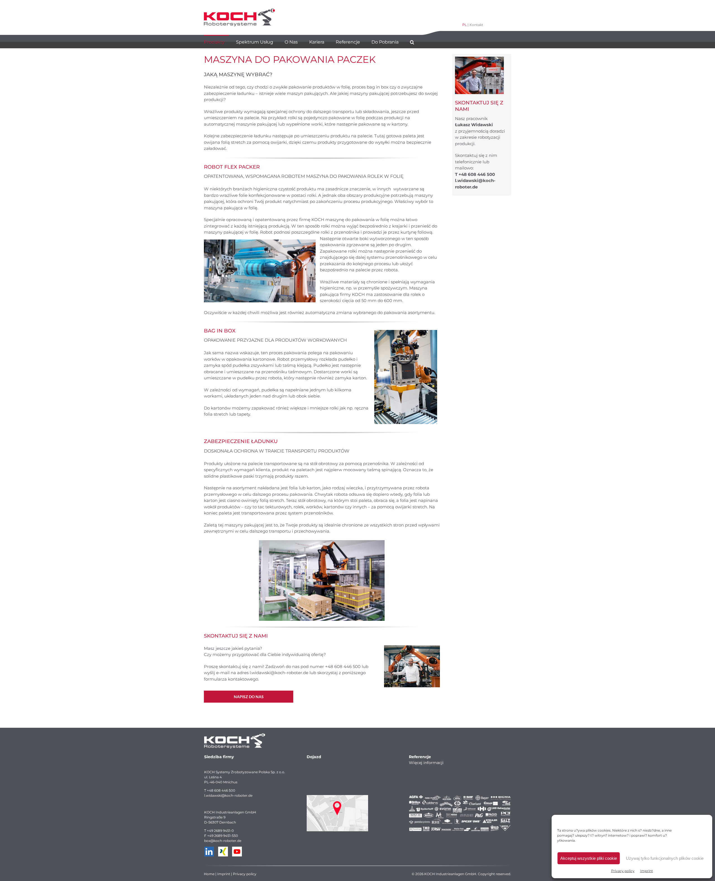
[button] (412, 41)
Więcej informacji (426, 762)
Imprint (646, 871)
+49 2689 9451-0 (220, 831)
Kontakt (476, 25)
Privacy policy (623, 871)
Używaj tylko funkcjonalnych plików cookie (665, 858)
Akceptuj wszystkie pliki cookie (588, 858)
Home (209, 874)
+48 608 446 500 (221, 790)
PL (464, 25)
